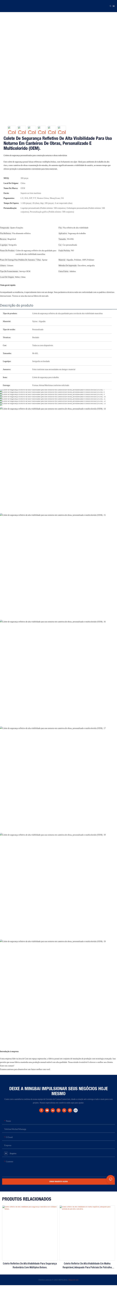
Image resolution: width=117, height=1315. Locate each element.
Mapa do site (73, 1280)
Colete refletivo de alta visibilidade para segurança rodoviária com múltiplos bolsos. (30, 1266)
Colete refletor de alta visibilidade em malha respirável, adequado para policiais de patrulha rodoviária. (87, 1266)
